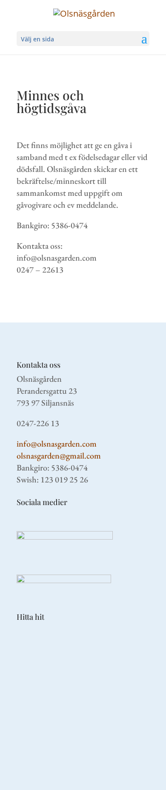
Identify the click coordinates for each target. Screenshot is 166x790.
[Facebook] (65, 536)
